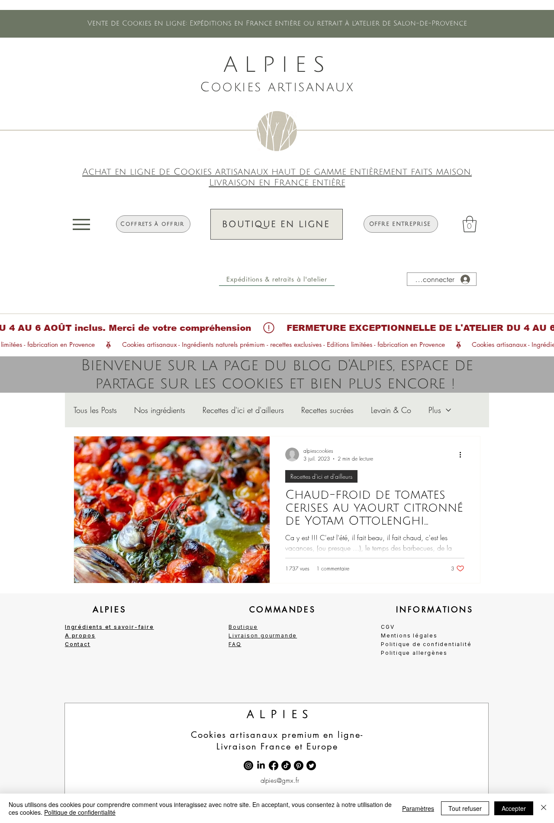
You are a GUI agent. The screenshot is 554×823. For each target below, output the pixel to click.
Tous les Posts (95, 410)
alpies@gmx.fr (280, 780)
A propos (80, 635)
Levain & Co (391, 410)
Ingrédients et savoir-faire (109, 627)
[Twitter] (311, 765)
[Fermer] (543, 808)
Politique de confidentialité (80, 812)
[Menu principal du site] (82, 224)
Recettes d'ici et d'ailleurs (243, 410)
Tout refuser (465, 808)
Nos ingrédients (159, 410)
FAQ (235, 644)
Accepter (514, 808)
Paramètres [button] (418, 808)
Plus (434, 410)
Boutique (243, 627)
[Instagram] (248, 765)
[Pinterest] (298, 765)
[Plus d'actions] (463, 454)
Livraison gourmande (263, 635)
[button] (277, 279)
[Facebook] (273, 765)
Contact (77, 644)
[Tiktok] (286, 765)
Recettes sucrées (327, 410)
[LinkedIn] (261, 765)
